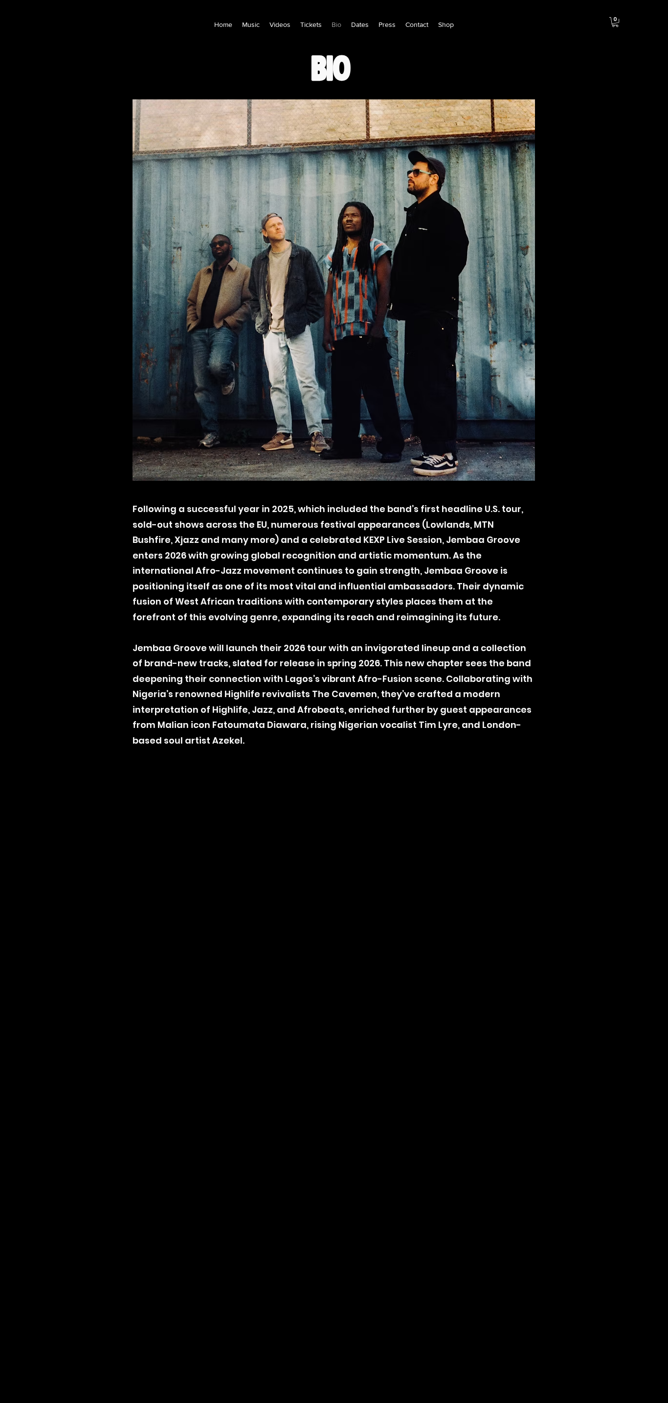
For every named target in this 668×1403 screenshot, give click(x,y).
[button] (615, 22)
